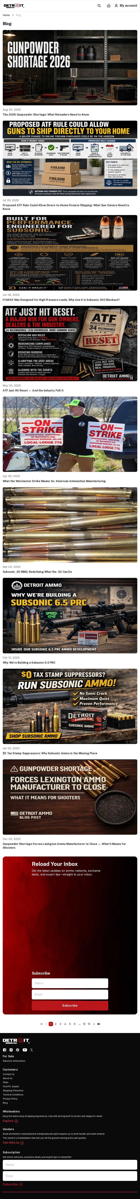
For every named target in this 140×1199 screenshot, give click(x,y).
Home (6, 15)
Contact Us (8, 1074)
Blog (5, 1103)
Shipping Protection (13, 1090)
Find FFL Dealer (11, 1086)
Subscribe (70, 1005)
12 (84, 1023)
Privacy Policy (10, 1098)
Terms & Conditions (13, 1094)
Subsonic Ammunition (14, 1061)
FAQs (5, 1082)
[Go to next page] (94, 1024)
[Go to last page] (98, 1024)
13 (89, 1023)
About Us (7, 1078)
